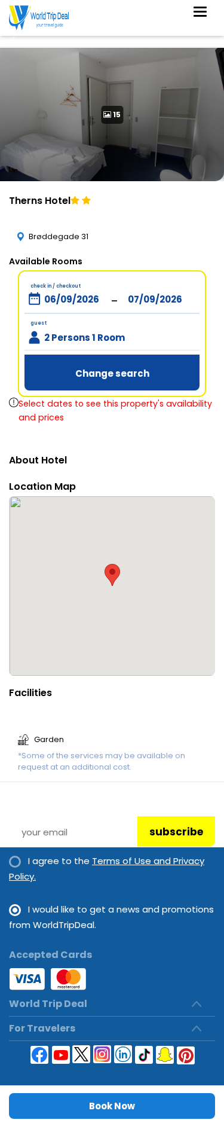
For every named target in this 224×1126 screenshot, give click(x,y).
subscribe (176, 832)
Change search (112, 373)
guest (38, 323)
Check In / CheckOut (55, 286)
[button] (112, 575)
